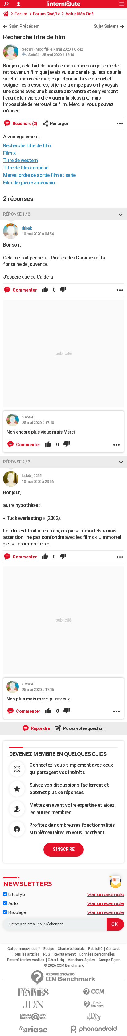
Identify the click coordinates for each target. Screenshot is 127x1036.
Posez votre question (84, 728)
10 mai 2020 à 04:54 (38, 233)
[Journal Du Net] (33, 1004)
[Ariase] (33, 1029)
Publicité (95, 949)
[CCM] (93, 992)
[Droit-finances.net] (93, 1004)
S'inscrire (63, 849)
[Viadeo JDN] (93, 1017)
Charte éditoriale (71, 949)
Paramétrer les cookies (25, 960)
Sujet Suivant (106, 26)
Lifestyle (16, 894)
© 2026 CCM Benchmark (63, 965)
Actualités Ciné (79, 13)
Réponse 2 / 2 (16, 461)
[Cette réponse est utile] (45, 290)
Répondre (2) (24, 123)
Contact (113, 949)
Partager (59, 123)
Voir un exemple (105, 894)
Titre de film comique (25, 168)
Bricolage (16, 912)
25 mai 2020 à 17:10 (38, 422)
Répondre (40, 728)
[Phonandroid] (93, 1029)
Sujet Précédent (24, 26)
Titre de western (20, 160)
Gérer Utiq (56, 960)
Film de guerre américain (29, 183)
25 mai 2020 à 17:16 (58, 54)
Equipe (48, 949)
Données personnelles (97, 954)
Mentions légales (81, 960)
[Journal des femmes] (33, 992)
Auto (12, 903)
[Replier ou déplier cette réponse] (121, 214)
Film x (9, 153)
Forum (20, 13)
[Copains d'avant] (33, 1017)
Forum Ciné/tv (46, 13)
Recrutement (65, 954)
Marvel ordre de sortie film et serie (39, 175)
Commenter (24, 290)
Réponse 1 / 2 (16, 214)
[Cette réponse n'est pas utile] (63, 290)
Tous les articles (26, 954)
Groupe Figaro (110, 960)
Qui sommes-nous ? (23, 949)
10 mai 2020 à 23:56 (38, 481)
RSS (46, 954)
